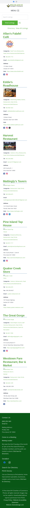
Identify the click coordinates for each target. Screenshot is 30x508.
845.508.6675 (9, 194)
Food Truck (13, 51)
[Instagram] (16, 1)
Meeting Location (7, 440)
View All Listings (22, 28)
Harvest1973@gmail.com (14, 162)
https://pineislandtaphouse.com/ (16, 257)
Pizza (17, 153)
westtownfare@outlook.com (15, 390)
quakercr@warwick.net (13, 294)
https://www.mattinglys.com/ (15, 211)
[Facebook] (13, 1)
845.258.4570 (9, 287)
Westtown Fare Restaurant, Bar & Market (14, 362)
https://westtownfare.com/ (14, 401)
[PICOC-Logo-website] (15, 5)
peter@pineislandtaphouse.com (16, 246)
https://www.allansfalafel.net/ (15, 71)
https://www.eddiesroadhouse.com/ (13, 124)
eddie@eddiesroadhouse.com (15, 111)
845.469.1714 (9, 57)
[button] (15, 10)
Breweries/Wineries (15, 235)
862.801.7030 (9, 333)
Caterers (12, 153)
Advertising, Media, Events (17, 99)
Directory (11, 28)
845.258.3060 (9, 158)
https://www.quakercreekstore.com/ (13, 307)
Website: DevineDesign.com (15, 505)
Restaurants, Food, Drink (10, 102)
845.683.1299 (9, 383)
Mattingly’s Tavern (14, 181)
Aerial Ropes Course (16, 322)
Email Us (4, 424)
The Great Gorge (13, 315)
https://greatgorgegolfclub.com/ (16, 348)
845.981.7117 (9, 243)
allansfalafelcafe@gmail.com (15, 60)
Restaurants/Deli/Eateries (17, 53)
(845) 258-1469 (6, 421)
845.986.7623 (9, 108)
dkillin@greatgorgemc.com (14, 336)
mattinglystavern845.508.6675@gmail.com (15, 200)
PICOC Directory (7, 471)
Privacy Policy (8, 500)
